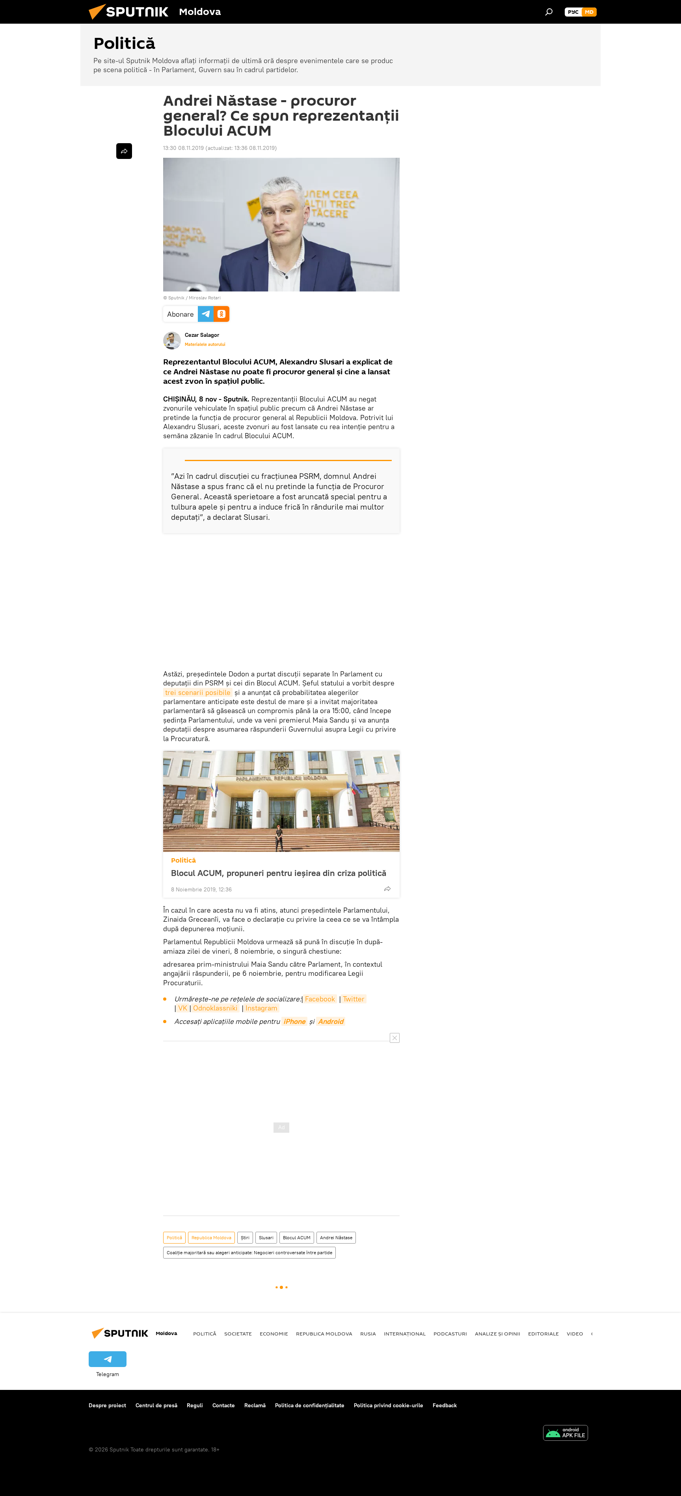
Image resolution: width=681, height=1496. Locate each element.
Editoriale (543, 1333)
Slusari (266, 1237)
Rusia (368, 1333)
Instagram (261, 1007)
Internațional (405, 1333)
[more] (387, 888)
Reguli (195, 1405)
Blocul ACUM (297, 1237)
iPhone (294, 1021)
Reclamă (255, 1405)
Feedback (445, 1405)
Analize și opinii (497, 1333)
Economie (274, 1333)
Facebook (320, 998)
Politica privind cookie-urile (388, 1405)
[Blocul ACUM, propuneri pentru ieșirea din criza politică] (281, 801)
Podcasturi (450, 1333)
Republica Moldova (211, 1237)
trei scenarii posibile (198, 692)
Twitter (354, 998)
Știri (245, 1237)
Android (330, 1021)
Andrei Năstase (336, 1237)
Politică (183, 860)
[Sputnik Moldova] (131, 21)
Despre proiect (107, 1405)
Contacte (223, 1405)
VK (182, 1007)
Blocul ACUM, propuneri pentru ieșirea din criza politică (278, 873)
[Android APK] (565, 1434)
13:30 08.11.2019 (183, 147)
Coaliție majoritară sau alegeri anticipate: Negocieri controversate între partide (249, 1252)
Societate (238, 1333)
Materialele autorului (205, 344)
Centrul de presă (156, 1405)
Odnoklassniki (215, 1007)
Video (575, 1333)
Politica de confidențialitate (309, 1405)
